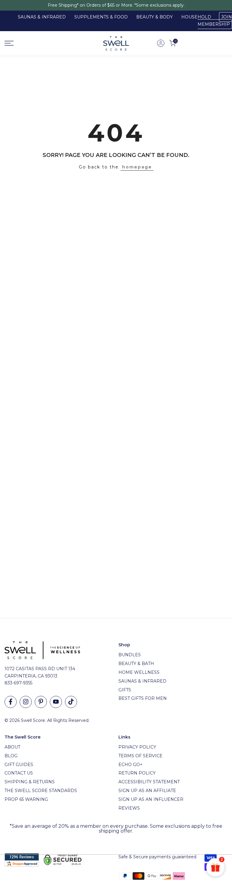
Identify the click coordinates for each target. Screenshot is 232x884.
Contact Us (19, 773)
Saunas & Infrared (142, 681)
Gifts (124, 690)
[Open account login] (160, 43)
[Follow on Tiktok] (71, 702)
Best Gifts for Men (142, 698)
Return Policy (137, 773)
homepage (137, 167)
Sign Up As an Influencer (150, 799)
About (12, 747)
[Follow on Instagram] (26, 702)
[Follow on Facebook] (11, 702)
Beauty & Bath (136, 663)
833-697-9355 (18, 683)
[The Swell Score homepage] (116, 43)
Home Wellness (139, 672)
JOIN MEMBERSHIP (215, 20)
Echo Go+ (130, 764)
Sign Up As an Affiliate (147, 790)
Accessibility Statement (149, 782)
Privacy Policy (137, 747)
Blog (11, 755)
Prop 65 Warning (26, 799)
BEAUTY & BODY (154, 17)
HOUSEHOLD (196, 17)
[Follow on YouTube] (56, 702)
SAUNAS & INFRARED (42, 17)
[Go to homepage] (39, 43)
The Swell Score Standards (41, 790)
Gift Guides (19, 764)
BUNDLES (129, 654)
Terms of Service (140, 755)
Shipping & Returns (30, 782)
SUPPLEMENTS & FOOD (101, 17)
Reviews (129, 808)
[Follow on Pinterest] (41, 702)
